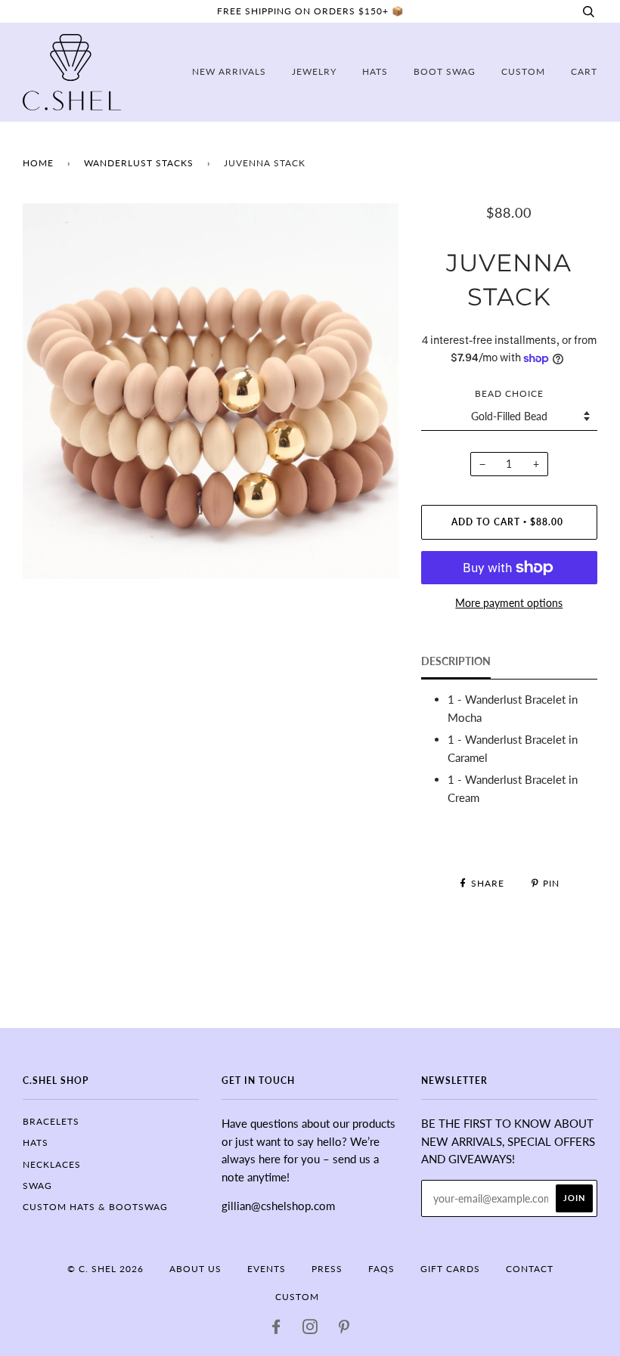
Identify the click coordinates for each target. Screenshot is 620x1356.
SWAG (37, 1185)
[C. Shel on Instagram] (310, 1329)
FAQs (381, 1268)
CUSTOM (523, 71)
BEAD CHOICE (509, 393)
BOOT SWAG (445, 71)
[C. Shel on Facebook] (276, 1329)
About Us (195, 1268)
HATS (35, 1142)
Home (38, 163)
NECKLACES (52, 1164)
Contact (529, 1268)
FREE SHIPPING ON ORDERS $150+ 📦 (310, 11)
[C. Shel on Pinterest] (344, 1329)
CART (584, 71)
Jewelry (314, 71)
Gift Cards (450, 1268)
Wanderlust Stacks (139, 163)
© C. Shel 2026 (105, 1268)
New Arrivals (229, 71)
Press (327, 1268)
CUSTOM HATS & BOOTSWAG (95, 1206)
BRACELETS (51, 1121)
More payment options (509, 602)
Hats (375, 71)
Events (266, 1268)
